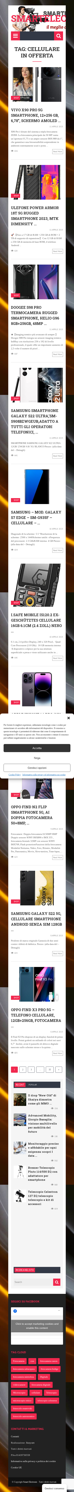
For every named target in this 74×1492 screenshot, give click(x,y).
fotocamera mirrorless (23, 1377)
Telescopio (51, 1392)
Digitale (44, 1377)
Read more (57, 151)
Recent (20, 1084)
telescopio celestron (47, 1400)
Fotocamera (18, 1361)
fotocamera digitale (41, 1384)
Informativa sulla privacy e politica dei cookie (33, 1461)
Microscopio (19, 1392)
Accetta (37, 748)
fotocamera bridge (49, 1369)
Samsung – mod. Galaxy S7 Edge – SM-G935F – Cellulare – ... (36, 517)
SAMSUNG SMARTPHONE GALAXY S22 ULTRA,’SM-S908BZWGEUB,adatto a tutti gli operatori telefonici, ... (34, 421)
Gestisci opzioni (37, 767)
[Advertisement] (41, 1238)
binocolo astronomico (23, 1416)
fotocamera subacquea (24, 1369)
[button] (68, 718)
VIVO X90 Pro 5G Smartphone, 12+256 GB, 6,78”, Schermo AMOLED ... (36, 115)
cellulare (36, 1392)
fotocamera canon (48, 1361)
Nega (37, 757)
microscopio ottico (22, 1400)
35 (50, 1069)
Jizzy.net (30, 1442)
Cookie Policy (15, 775)
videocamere (19, 1384)
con (32, 1361)
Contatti (15, 1436)
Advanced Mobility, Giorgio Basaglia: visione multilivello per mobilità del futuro (42, 1123)
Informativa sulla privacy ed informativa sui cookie (44, 775)
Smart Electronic (30, 1482)
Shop (16, 98)
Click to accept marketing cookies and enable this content (37, 1325)
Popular (33, 1084)
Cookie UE (16, 1467)
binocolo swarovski (22, 1408)
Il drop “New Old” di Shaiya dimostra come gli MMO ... (42, 1099)
